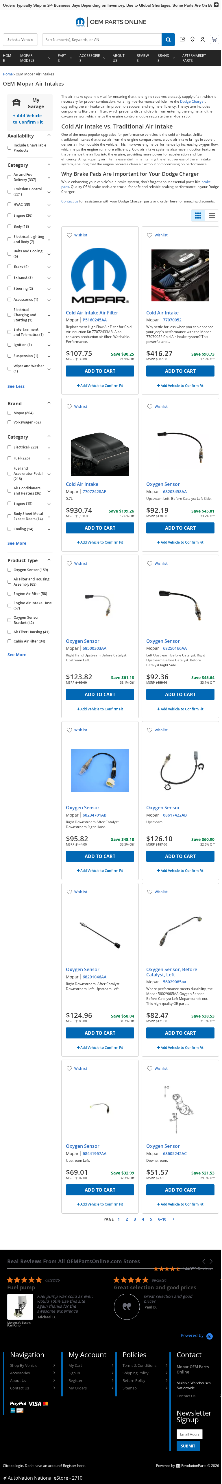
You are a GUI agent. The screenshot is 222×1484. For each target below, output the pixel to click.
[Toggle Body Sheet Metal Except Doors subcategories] (48, 516)
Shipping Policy (136, 1373)
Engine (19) (23, 503)
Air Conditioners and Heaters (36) (27, 491)
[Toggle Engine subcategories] (48, 215)
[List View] (212, 215)
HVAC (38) (22, 204)
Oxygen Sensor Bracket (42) (26, 620)
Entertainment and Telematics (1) (29, 332)
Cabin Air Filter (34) (29, 641)
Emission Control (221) (28, 192)
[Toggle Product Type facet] (48, 560)
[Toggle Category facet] (48, 165)
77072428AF (94, 491)
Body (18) (21, 226)
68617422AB (175, 815)
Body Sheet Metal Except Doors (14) (28, 516)
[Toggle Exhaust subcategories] (48, 277)
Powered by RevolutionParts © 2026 (187, 1465)
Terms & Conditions (139, 1365)
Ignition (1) (23, 344)
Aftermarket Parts (194, 58)
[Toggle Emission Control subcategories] (48, 191)
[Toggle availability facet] (48, 135)
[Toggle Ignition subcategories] (48, 344)
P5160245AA (95, 320)
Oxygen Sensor (163, 484)
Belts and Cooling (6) (28, 254)
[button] (204, 1261)
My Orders (78, 1388)
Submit (188, 1446)
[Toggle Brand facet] (48, 403)
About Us (119, 58)
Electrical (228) (26, 447)
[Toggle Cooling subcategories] (48, 529)
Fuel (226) (22, 458)
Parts (62, 58)
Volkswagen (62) (27, 422)
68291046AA (94, 977)
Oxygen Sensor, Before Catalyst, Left (171, 972)
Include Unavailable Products (30, 148)
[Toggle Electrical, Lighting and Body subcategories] (48, 239)
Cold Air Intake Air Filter (92, 313)
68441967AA (94, 1153)
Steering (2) (23, 288)
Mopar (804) (24, 412)
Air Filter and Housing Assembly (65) (31, 582)
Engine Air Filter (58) (30, 593)
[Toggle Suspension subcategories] (48, 355)
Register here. (74, 1465)
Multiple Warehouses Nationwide (194, 1385)
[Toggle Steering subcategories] (48, 288)
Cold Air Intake (162, 313)
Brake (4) (21, 266)
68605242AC (175, 1153)
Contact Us (19, 1388)
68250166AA (175, 648)
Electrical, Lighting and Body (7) (29, 239)
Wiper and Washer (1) (29, 368)
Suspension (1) (26, 355)
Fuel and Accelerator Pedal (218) (28, 473)
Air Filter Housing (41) (31, 631)
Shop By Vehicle (23, 1365)
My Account (203, 39)
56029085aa (174, 981)
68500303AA (94, 648)
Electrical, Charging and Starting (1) (25, 315)
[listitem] (50, 1304)
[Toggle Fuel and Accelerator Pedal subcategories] (48, 473)
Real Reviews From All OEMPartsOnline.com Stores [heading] (73, 1261)
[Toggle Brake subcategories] (48, 266)
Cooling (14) (23, 528)
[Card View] (198, 215)
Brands (163, 58)
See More (17, 543)
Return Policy (134, 1380)
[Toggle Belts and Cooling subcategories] (48, 253)
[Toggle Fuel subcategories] (48, 458)
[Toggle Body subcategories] (48, 226)
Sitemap (130, 1388)
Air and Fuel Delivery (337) (25, 177)
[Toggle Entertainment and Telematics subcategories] (48, 332)
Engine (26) (23, 215)
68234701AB (94, 815)
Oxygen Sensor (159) (31, 569)
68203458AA (175, 491)
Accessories (89, 58)
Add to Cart (100, 371)
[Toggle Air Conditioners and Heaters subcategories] (48, 490)
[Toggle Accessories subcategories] (48, 299)
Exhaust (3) (23, 277)
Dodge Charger (192, 101)
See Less (16, 386)
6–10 (162, 1219)
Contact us (69, 201)
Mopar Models (27, 58)
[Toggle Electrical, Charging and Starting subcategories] (48, 315)
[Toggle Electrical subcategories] (48, 447)
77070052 (172, 320)
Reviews (143, 58)
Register (75, 1380)
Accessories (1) (26, 299)
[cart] (214, 39)
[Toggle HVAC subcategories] (48, 204)
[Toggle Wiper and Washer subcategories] (48, 368)
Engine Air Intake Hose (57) (33, 605)
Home (7, 58)
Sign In (74, 1373)
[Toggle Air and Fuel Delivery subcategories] (48, 177)
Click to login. (13, 1465)
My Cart (75, 1365)
